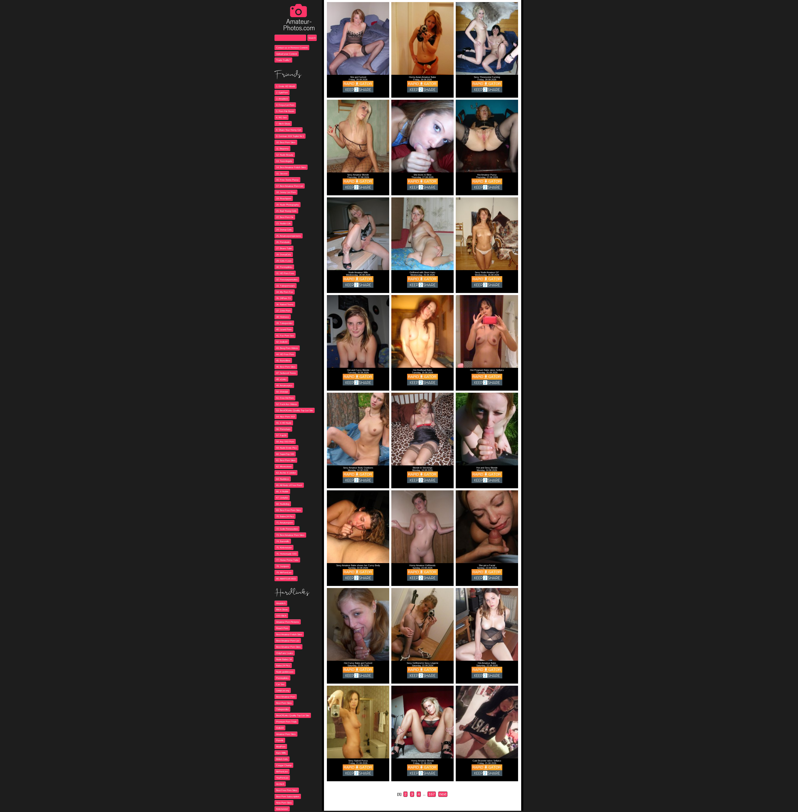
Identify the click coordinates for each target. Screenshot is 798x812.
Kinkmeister (282, 809)
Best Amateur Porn (285, 696)
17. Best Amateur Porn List (289, 186)
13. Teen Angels (284, 161)
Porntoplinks (282, 678)
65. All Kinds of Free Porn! (289, 485)
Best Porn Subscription (287, 796)
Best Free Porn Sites (286, 790)
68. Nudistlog (282, 504)
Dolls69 (280, 728)
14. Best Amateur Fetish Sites (291, 167)
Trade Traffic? (283, 60)
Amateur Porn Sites (286, 734)
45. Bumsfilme (283, 360)
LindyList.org (282, 690)
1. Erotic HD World (285, 86)
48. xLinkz (281, 379)
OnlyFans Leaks (284, 653)
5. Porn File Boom (285, 111)
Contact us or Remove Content (292, 47)
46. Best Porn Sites (286, 366)
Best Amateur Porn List (287, 640)
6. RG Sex (281, 117)
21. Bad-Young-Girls (286, 211)
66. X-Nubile (282, 491)
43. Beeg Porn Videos (287, 348)
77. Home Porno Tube (287, 560)
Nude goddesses (284, 672)
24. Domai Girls (284, 229)
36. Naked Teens (284, 304)
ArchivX (280, 784)
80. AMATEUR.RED (286, 578)
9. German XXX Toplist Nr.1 (290, 136)
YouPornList (282, 777)
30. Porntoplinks (284, 267)
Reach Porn (282, 628)
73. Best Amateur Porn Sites (290, 535)
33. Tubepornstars (285, 285)
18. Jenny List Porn (286, 192)
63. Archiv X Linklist (286, 472)
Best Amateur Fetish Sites (289, 634)
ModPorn (280, 746)
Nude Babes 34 (284, 659)
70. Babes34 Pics (285, 516)
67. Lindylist (282, 497)
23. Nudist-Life (283, 223)
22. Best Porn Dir (284, 217)
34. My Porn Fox (284, 292)
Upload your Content (286, 54)
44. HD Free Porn (285, 354)
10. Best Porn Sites (286, 142)
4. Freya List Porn (285, 105)
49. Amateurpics (284, 385)
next (442, 794)
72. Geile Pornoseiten (287, 529)
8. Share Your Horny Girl (288, 130)
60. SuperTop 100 (285, 454)
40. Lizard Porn (284, 329)
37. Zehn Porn (283, 310)
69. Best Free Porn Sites (288, 510)
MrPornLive (282, 771)
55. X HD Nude (283, 423)
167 (432, 794)
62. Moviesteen (284, 466)
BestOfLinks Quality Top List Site (292, 715)
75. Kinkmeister (284, 547)
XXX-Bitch (281, 615)
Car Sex (280, 684)
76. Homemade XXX (286, 553)
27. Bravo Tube (284, 248)
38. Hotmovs (282, 317)
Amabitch (281, 603)
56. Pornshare (283, 429)
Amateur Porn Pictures (287, 622)
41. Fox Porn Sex (285, 335)
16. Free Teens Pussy (287, 179)
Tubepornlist (282, 709)
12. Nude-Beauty (284, 155)
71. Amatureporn (284, 522)
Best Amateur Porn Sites (288, 647)
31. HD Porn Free (285, 273)
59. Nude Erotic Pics (286, 448)
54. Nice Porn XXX (285, 416)
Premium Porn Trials (286, 721)
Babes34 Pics (283, 665)
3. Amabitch (282, 98)
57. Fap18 (281, 435)
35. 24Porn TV (283, 298)
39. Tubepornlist (284, 323)
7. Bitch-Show (283, 123)
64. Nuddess (282, 479)
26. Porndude (283, 242)
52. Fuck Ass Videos (286, 404)
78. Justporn (282, 566)
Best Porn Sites (284, 703)
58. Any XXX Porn (285, 441)
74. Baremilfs (282, 541)
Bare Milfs (281, 753)
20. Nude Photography (287, 204)
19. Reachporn (283, 198)
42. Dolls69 (281, 342)
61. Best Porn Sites (286, 460)
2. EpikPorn (282, 92)
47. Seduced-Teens (286, 373)
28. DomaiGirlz (283, 254)
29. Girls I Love (284, 261)
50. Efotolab (282, 391)
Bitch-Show (282, 609)
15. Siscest (281, 173)
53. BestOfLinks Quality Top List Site (294, 410)
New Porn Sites (284, 802)
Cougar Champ (284, 765)
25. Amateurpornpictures (288, 236)
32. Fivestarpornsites (287, 279)
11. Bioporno (282, 148)
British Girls (282, 759)
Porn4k (279, 740)
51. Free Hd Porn (285, 398)
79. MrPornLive (284, 572)
